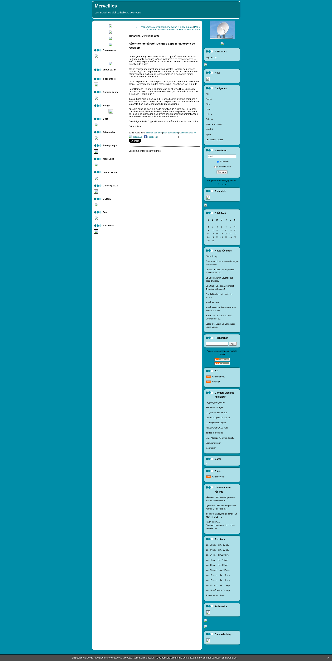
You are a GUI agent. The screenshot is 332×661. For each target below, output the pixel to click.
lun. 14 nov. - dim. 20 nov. (217, 545)
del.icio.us (137, 137)
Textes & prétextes (214, 433)
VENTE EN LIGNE (214, 139)
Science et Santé (214, 124)
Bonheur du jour (213, 443)
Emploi (209, 99)
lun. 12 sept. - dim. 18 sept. (218, 580)
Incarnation (211, 448)
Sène (208, 497)
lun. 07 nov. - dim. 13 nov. (217, 550)
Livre (208, 109)
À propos (222, 184)
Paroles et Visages (214, 407)
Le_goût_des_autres (215, 402)
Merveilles (106, 5)
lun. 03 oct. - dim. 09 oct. (217, 565)
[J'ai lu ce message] (328, 657)
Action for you (218, 377)
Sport (208, 134)
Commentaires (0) (187, 133)
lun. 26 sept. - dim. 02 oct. (218, 570)
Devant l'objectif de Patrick (218, 417)
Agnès (209, 505)
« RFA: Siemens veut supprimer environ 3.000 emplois (164, 27)
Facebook (152, 137)
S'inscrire (224, 161)
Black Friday (211, 256)
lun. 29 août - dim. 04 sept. (218, 590)
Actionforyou (218, 477)
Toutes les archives (215, 595)
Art (207, 94)
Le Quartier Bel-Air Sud (216, 412)
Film (208, 104)
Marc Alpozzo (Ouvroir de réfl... (220, 438)
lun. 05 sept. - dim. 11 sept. (218, 585)
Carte (218, 459)
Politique (209, 119)
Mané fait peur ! (213, 302)
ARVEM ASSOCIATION (217, 428)
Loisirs (209, 114)
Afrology (216, 382)
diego (208, 514)
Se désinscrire (224, 166)
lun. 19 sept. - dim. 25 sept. (218, 575)
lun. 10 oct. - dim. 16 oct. (217, 560)
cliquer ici (210, 57)
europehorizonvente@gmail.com (222, 180)
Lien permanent (170, 133)
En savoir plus (229, 657)
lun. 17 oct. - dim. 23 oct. (217, 555)
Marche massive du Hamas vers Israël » (179, 29)
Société (209, 129)
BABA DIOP (211, 522)
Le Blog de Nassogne (216, 422)
